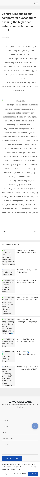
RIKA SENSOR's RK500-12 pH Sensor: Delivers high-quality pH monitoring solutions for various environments (27, 299)
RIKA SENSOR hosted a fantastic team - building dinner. (25, 340)
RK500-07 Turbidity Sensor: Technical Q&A (27, 271)
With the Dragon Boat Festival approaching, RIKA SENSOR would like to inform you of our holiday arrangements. (27, 368)
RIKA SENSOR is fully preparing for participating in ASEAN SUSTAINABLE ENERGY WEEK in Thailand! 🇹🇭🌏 (27, 320)
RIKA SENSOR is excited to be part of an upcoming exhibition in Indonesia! (26, 281)
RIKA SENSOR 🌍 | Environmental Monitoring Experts (26, 353)
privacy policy (15, 469)
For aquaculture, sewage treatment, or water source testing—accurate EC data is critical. (27, 251)
